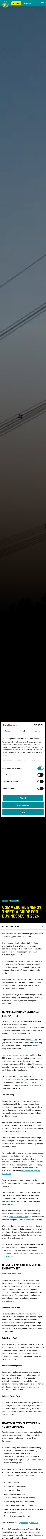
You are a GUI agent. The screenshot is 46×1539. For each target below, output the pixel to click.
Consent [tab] (8, 731)
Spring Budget (30, 1040)
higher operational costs (18, 1217)
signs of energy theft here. (28, 1523)
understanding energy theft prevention (16, 1253)
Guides (5, 900)
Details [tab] (23, 731)
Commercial (14, 900)
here (11, 1204)
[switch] (40, 775)
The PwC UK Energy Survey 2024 (14, 1055)
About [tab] (37, 731)
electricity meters (27, 1475)
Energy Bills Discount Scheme (13, 1027)
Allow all (23, 798)
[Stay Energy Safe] (5, 4)
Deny (23, 812)
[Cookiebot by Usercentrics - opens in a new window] (34, 725)
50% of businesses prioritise (12, 1080)
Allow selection (23, 805)
